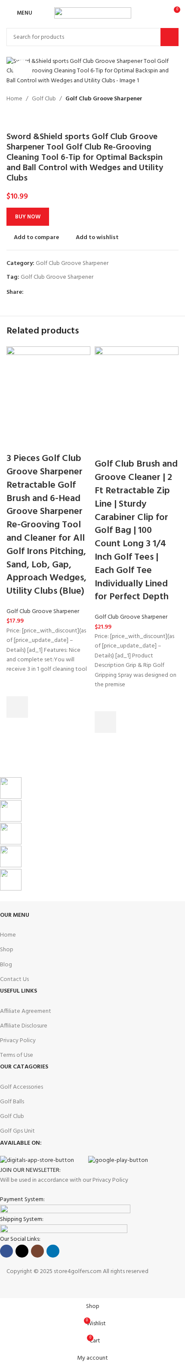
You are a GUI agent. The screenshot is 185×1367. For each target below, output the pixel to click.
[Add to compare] (17, 441)
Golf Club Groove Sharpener (42, 612)
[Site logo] (92, 13)
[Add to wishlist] (17, 685)
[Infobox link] (86, 788)
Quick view (17, 728)
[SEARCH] (169, 37)
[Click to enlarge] (22, 69)
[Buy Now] (17, 707)
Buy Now (27, 216)
